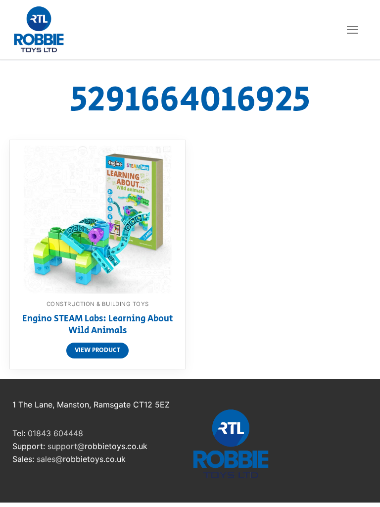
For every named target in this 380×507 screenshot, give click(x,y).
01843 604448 (55, 433)
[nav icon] (352, 29)
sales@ (50, 459)
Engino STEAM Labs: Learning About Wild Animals (97, 325)
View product (97, 350)
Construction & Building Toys (98, 304)
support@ (66, 446)
